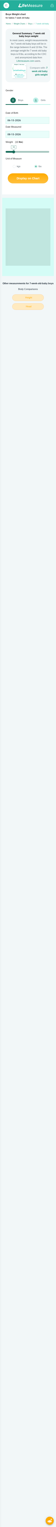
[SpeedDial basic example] (50, 1521)
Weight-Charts (19, 24)
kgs (18, 166)
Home (8, 24)
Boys (30, 24)
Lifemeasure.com (25, 61)
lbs (39, 166)
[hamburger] (6, 5)
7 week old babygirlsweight (40, 71)
